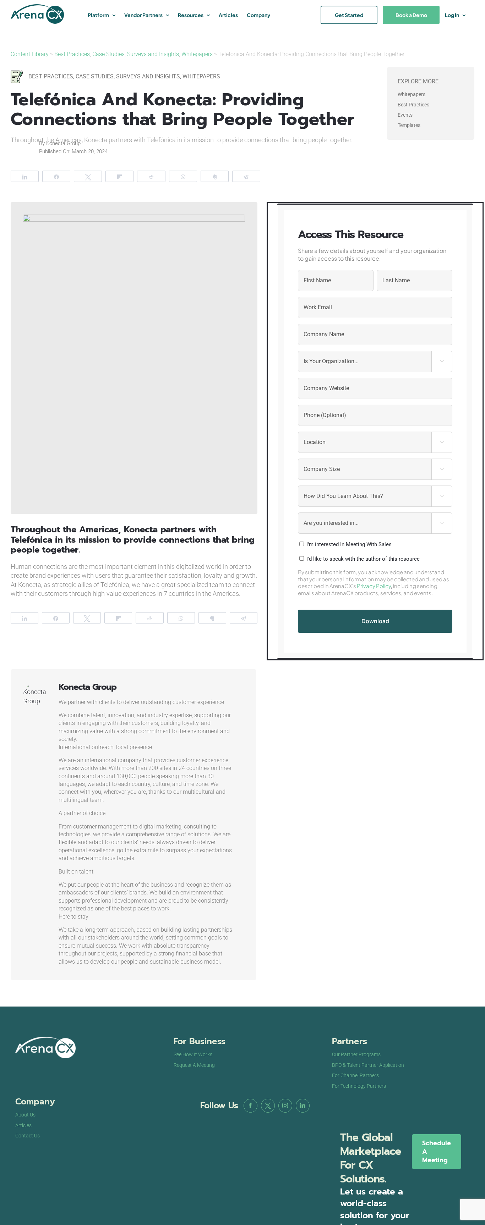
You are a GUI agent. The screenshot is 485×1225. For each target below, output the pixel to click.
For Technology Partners (359, 1086)
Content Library (30, 54)
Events (405, 115)
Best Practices (72, 54)
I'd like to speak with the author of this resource (363, 559)
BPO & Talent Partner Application (368, 1065)
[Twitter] (268, 1106)
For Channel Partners (355, 1075)
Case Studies (108, 54)
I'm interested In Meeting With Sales (349, 544)
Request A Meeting (194, 1065)
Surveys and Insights (153, 54)
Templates (409, 125)
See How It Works (193, 1054)
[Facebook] (250, 1106)
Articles (23, 1125)
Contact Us (27, 1135)
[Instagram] (285, 1106)
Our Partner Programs (356, 1054)
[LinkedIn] (303, 1106)
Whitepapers (197, 54)
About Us (25, 1115)
